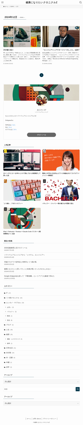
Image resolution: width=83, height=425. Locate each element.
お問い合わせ (37, 418)
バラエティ (11, 311)
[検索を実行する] (78, 389)
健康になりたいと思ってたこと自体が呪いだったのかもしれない (27, 270)
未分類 (10, 353)
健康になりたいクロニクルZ (41, 2)
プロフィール (41, 135)
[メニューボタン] (2, 2)
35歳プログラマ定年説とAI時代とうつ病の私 (20, 263)
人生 (9, 329)
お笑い (10, 307)
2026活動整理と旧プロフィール (15, 249)
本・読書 (10, 357)
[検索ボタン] (80, 2)
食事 (9, 343)
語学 (9, 367)
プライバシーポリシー (49, 418)
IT (8, 293)
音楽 (9, 320)
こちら (13, 125)
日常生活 (11, 348)
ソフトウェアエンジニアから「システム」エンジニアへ (24, 256)
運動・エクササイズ (14, 339)
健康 (9, 334)
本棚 (9, 362)
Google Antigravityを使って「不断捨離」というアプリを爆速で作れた (29, 277)
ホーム (29, 418)
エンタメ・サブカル (15, 302)
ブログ (9, 325)
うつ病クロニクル (14, 298)
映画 (9, 316)
